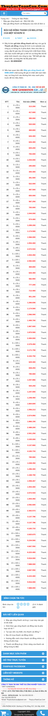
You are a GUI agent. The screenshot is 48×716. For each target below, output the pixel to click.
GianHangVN (29, 715)
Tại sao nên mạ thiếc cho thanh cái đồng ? (23, 632)
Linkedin (32, 38)
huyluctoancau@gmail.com (17, 700)
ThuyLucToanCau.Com (37, 700)
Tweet (19, 38)
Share (7, 38)
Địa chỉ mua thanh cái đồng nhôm (19, 635)
